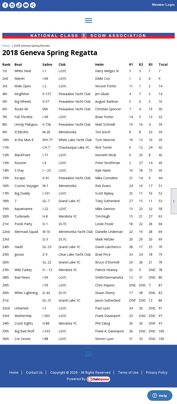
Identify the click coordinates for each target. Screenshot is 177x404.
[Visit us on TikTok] (19, 5)
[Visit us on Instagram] (12, 5)
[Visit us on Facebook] (5, 5)
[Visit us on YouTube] (26, 5)
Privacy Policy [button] (157, 372)
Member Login (163, 4)
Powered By (77, 379)
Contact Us (34, 372)
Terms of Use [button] (128, 372)
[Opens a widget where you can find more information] (159, 396)
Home (6, 45)
